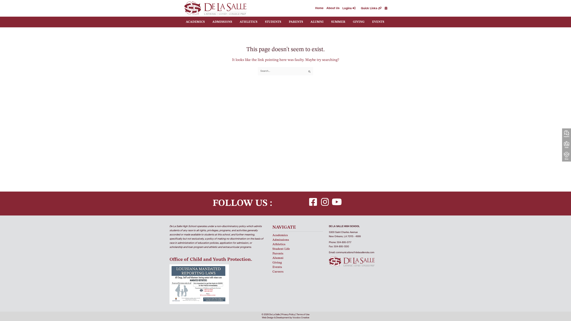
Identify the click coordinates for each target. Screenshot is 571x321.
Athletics (248, 22)
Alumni (317, 22)
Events (378, 22)
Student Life (281, 249)
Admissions (222, 22)
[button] (313, 202)
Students (273, 22)
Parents (296, 22)
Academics (195, 22)
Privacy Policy (288, 315)
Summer (338, 22)
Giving (358, 22)
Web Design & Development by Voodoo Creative (285, 318)
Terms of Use (303, 315)
